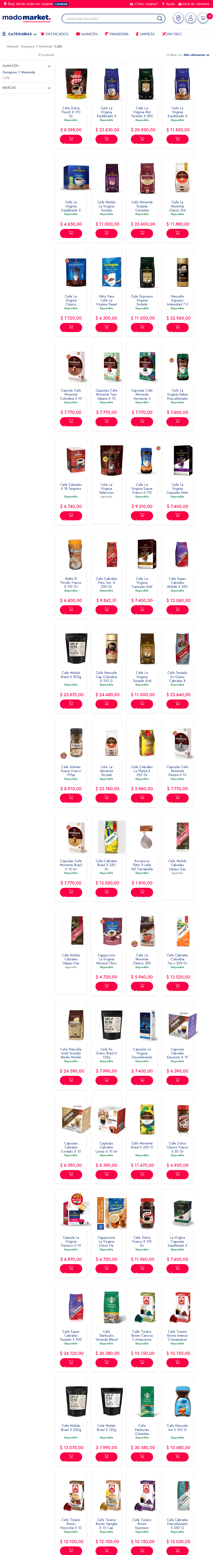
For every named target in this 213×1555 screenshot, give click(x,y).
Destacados (56, 33)
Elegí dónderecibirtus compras (37, 3)
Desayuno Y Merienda (18, 72)
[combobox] (116, 19)
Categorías (20, 33)
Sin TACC (174, 33)
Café (6, 77)
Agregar (71, 143)
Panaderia (119, 33)
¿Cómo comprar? (146, 3)
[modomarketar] (3, 47)
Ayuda (170, 3)
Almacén (89, 33)
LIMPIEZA (147, 33)
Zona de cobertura (196, 3)
